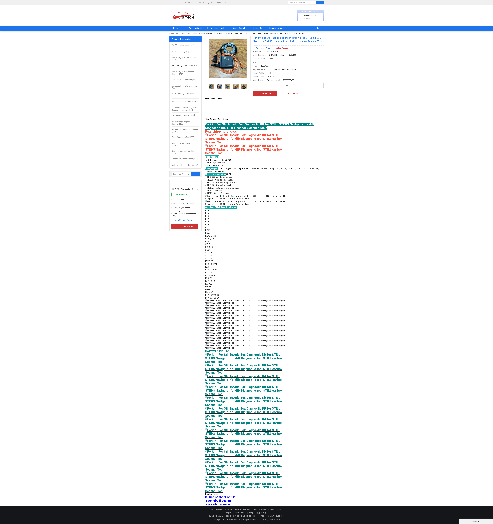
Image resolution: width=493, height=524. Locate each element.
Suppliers (200, 2)
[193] (183, 152)
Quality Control (239, 28)
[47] (185, 165)
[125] (185, 159)
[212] (183, 73)
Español (249, 513)
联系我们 (280, 509)
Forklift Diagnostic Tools (196, 33)
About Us (237, 509)
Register (219, 2)
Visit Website (181, 194)
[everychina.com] (175, 2)
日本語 (256, 513)
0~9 (282, 516)
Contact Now (187, 226)
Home (175, 28)
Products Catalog (196, 28)
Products (188, 2)
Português (264, 513)
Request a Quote (276, 28)
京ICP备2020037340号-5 (271, 520)
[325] (183, 137)
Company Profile (218, 28)
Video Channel (282, 48)
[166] (184, 87)
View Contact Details (183, 220)
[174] (184, 109)
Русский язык (238, 513)
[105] (183, 45)
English (317, 28)
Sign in (209, 2)
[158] (183, 144)
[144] (185, 130)
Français (228, 513)
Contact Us (257, 28)
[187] (184, 59)
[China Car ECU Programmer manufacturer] (183, 15)
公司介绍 (271, 509)
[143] (184, 101)
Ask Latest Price (263, 48)
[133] (182, 123)
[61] (184, 80)
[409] (185, 65)
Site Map (262, 509)
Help (255, 509)
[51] (180, 52)
